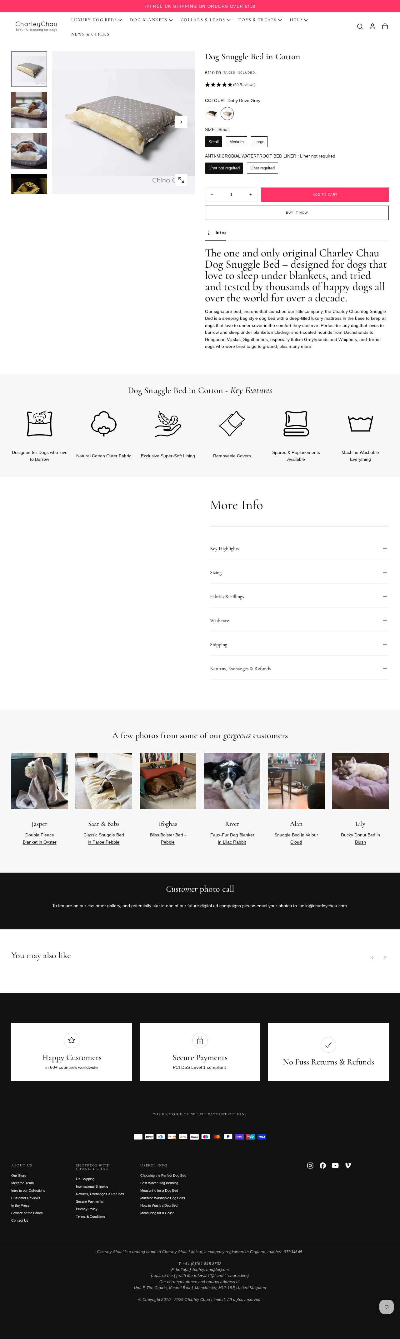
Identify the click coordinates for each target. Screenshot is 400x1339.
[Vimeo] (348, 1165)
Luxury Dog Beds (94, 19)
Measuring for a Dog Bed (159, 1190)
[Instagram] (310, 1165)
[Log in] (372, 27)
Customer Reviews (25, 1198)
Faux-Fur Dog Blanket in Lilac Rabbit (232, 838)
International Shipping (92, 1186)
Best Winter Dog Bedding (159, 1183)
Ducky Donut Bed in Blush (360, 838)
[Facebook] (323, 1165)
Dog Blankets (149, 19)
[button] (360, 27)
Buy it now (297, 212)
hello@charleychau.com (323, 905)
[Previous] (372, 958)
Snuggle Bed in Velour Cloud (296, 838)
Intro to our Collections (28, 1190)
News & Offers (90, 34)
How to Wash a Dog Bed (159, 1205)
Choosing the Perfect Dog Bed (163, 1175)
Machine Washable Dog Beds (162, 1198)
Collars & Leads (203, 19)
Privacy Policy (87, 1209)
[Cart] (385, 27)
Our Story (18, 1175)
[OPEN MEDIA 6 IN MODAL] (181, 180)
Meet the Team (22, 1183)
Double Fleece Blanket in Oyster (40, 838)
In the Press (20, 1205)
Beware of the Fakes (27, 1213)
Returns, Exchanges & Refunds (100, 1194)
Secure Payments (89, 1201)
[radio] (211, 113)
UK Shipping (85, 1179)
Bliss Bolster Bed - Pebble (168, 838)
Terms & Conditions (91, 1216)
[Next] (374, 425)
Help (296, 19)
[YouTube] (335, 1165)
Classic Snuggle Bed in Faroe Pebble (103, 838)
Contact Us (19, 1220)
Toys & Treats (257, 19)
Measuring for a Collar (157, 1213)
